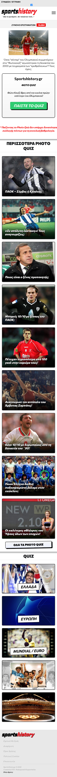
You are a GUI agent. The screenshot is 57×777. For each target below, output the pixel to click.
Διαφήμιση (8, 746)
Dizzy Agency (8, 772)
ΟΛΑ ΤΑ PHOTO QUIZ (28, 545)
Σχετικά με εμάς (11, 741)
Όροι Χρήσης (9, 751)
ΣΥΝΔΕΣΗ (5, 2)
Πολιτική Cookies (11, 756)
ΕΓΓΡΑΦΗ (16, 2)
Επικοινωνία (9, 761)
